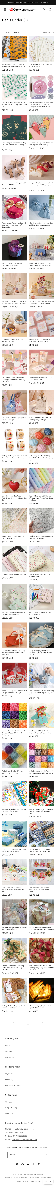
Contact (8, 1051)
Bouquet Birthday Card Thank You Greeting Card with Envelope (41, 144)
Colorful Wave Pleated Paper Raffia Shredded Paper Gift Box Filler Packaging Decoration (14, 733)
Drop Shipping (11, 1108)
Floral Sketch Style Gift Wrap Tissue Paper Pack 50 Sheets (41, 537)
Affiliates (9, 1102)
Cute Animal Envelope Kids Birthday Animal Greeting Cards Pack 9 (13, 889)
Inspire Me (9, 1057)
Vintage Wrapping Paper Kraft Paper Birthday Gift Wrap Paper (40, 850)
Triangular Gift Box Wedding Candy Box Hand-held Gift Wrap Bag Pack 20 (41, 185)
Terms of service (22, 1181)
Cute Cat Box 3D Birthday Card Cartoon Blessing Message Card (40, 732)
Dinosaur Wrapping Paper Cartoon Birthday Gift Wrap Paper (14, 810)
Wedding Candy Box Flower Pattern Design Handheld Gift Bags (14, 692)
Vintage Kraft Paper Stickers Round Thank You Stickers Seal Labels (14, 457)
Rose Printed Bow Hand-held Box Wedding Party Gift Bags (40, 419)
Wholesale (9, 1113)
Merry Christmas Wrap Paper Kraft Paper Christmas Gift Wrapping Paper (41, 811)
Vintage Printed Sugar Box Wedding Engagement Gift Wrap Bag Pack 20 (41, 302)
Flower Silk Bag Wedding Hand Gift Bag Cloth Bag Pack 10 (14, 929)
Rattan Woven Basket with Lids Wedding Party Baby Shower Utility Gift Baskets (41, 968)
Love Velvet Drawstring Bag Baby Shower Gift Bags (14, 419)
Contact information (20, 1177)
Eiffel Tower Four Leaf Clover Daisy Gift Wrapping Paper (41, 65)
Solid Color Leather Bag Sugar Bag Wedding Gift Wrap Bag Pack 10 (41, 224)
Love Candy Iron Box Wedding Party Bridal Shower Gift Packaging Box (14, 498)
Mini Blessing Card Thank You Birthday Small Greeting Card (39, 340)
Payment (9, 1073)
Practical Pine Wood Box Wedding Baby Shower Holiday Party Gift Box (41, 929)
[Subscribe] (46, 1155)
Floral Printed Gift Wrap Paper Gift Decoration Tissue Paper (14, 613)
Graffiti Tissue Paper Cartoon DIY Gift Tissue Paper (40, 613)
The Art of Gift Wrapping (26, 1174)
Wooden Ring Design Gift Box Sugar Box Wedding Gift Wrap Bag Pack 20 (14, 302)
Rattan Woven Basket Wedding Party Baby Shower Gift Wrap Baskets (13, 968)
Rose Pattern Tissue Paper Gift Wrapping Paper (39, 575)
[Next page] (42, 1022)
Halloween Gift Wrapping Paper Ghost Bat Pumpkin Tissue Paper (13, 65)
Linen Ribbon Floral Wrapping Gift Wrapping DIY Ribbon (14, 184)
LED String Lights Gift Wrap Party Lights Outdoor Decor (40, 1007)
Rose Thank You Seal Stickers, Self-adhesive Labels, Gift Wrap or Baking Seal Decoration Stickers (41, 105)
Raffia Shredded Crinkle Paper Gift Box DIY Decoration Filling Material (41, 772)
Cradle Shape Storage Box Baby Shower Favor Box (13, 340)
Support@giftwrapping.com (24, 1139)
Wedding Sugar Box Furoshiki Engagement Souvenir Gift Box (13, 264)
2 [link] (28, 1022)
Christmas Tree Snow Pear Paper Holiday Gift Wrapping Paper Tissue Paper (14, 105)
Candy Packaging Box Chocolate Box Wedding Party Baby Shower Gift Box (40, 653)
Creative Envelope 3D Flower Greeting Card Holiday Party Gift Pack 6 (40, 889)
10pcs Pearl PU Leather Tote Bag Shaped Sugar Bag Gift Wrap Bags (40, 264)
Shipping (9, 1079)
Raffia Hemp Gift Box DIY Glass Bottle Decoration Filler (12, 772)
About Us (9, 1045)
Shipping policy (36, 1181)
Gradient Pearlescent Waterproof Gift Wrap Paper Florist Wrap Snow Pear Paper (41, 498)
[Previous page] (14, 1022)
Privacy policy (46, 1177)
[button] (5, 9)
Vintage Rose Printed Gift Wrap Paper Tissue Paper (13, 537)
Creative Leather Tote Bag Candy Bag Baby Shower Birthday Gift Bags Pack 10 (13, 653)
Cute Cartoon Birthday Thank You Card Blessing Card (40, 379)
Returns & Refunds (13, 1085)
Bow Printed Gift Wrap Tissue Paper (14, 574)
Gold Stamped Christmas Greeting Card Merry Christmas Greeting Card (14, 145)
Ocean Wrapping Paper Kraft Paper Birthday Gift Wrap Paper (14, 850)
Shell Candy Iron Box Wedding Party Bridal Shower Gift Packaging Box (41, 458)
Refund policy (34, 1177)
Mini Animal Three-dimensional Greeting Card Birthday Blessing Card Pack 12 (13, 380)
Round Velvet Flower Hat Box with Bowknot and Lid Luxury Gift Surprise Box (14, 225)
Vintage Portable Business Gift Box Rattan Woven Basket (14, 1007)
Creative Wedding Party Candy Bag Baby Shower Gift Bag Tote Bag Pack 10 (41, 693)
